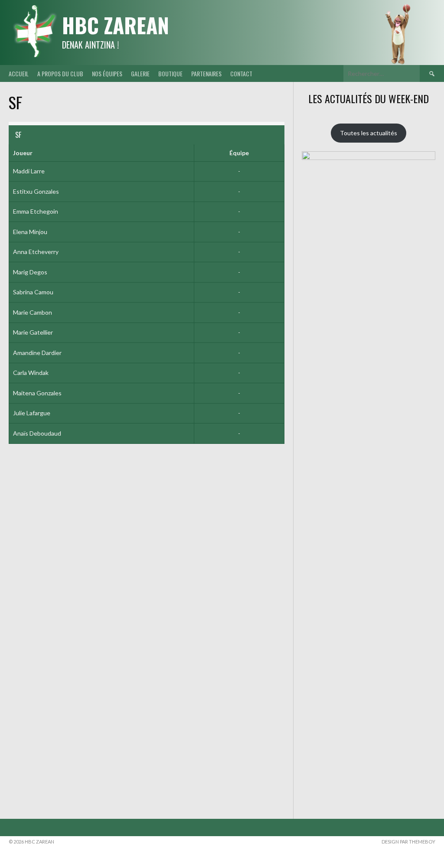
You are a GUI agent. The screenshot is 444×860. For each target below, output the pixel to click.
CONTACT (241, 73)
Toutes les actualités (368, 133)
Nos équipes (107, 73)
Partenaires (206, 73)
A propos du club (60, 73)
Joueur (23, 152)
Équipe (239, 152)
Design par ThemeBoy (408, 841)
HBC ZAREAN (115, 25)
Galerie (140, 73)
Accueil (19, 73)
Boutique (170, 73)
